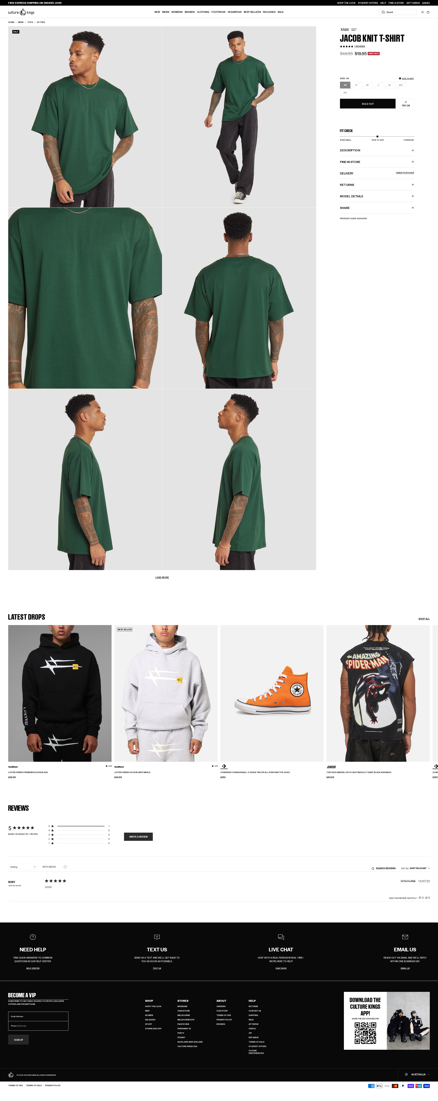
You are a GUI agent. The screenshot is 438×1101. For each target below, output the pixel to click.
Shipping (253, 1015)
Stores (183, 1000)
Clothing (203, 11)
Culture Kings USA (187, 1046)
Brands (190, 11)
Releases (269, 11)
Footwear (218, 11)
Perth (180, 1032)
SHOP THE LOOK (346, 3)
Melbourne (183, 1015)
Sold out (368, 103)
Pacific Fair (183, 1024)
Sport (148, 1024)
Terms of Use (223, 1015)
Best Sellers (252, 11)
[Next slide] (429, 690)
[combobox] (398, 12)
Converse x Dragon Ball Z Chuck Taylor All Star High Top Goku (255, 772)
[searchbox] (387, 868)
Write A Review (138, 836)
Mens (165, 11)
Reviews (220, 1024)
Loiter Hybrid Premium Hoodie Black (28, 772)
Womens (177, 11)
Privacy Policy (224, 1019)
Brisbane (182, 1006)
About (221, 1000)
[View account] (422, 12)
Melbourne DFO (186, 1019)
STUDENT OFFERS (368, 3)
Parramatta (184, 1028)
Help (252, 1000)
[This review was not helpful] (426, 897)
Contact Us (255, 1010)
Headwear (235, 11)
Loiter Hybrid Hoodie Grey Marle (132, 772)
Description (350, 150)
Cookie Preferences (256, 1052)
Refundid (254, 1037)
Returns (253, 1006)
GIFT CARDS (413, 3)
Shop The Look (153, 1006)
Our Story (222, 1010)
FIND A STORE (396, 3)
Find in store (350, 162)
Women (149, 1015)
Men (147, 1010)
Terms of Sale (256, 1041)
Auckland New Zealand (190, 1041)
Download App (153, 1028)
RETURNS (347, 184)
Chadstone (183, 1010)
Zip (250, 1032)
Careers (221, 1006)
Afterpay (254, 1024)
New (157, 11)
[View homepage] (21, 11)
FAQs (251, 1019)
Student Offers (257, 1046)
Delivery (377, 173)
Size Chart (408, 78)
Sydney (181, 1037)
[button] (428, 12)
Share (345, 208)
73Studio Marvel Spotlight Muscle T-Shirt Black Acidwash (358, 772)
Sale (281, 11)
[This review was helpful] (420, 897)
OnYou (252, 1028)
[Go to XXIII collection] (348, 29)
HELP (383, 3)
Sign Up (18, 1039)
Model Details (351, 196)
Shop (149, 1000)
